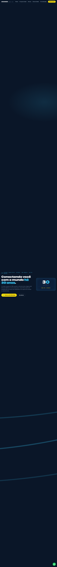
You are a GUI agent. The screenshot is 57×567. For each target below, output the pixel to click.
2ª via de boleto (43, 1)
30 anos (29, 1)
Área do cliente (36, 1)
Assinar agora (52, 1)
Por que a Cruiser (23, 1)
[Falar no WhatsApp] (54, 564)
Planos (16, 1)
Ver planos (21, 295)
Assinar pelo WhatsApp (10, 295)
